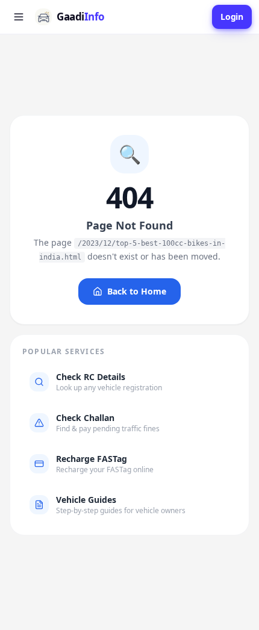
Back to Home (136, 291)
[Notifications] (199, 17)
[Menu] (18, 16)
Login (231, 16)
